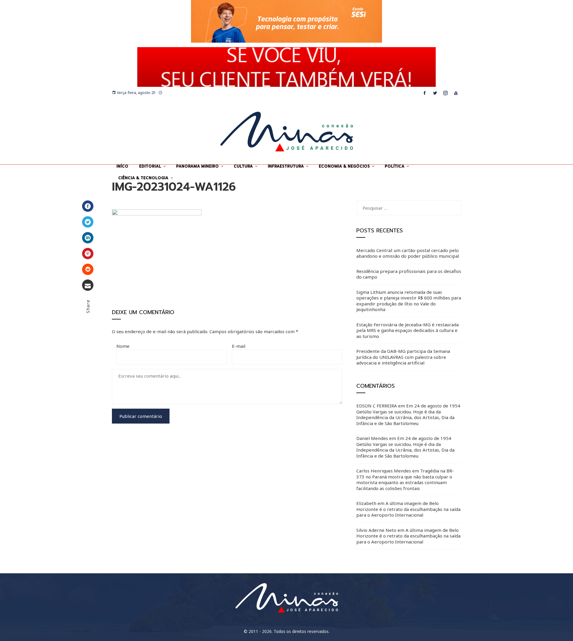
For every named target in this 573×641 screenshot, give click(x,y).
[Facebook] (87, 206)
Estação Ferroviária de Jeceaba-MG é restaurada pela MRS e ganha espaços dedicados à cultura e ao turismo (407, 330)
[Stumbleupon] (87, 269)
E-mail (238, 346)
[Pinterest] (87, 253)
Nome (123, 346)
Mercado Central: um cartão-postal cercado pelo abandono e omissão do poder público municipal (407, 253)
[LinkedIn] (87, 237)
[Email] (87, 285)
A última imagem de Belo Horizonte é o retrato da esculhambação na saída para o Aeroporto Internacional (408, 509)
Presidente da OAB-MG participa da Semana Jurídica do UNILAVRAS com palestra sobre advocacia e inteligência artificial (403, 357)
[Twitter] (87, 222)
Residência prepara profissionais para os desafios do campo (408, 274)
